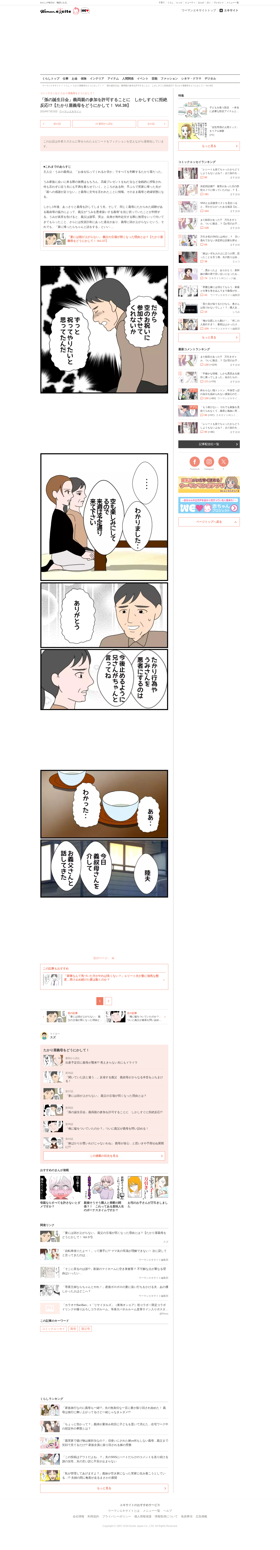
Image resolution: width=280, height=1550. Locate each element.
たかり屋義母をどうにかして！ (77, 93)
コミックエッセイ (53, 1328)
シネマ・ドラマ (191, 78)
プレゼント (219, 2)
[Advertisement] (140, 44)
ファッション (169, 78)
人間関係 (128, 78)
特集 (181, 95)
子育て (162, 2)
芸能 (154, 78)
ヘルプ (167, 1510)
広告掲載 (201, 1516)
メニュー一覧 (233, 2)
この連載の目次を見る (104, 1155)
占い (209, 2)
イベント (142, 78)
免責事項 (186, 1516)
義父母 (85, 1328)
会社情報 (78, 1516)
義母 (73, 1328)
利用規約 (93, 1516)
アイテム (113, 78)
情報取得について (166, 1516)
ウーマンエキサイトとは (124, 1510)
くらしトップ (50, 78)
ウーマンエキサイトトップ (199, 10)
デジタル (210, 78)
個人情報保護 (142, 1516)
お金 (74, 78)
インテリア (97, 78)
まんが (201, 2)
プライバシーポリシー (116, 1516)
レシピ (179, 2)
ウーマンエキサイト (70, 111)
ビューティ (190, 2)
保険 (84, 78)
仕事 (65, 78)
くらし (170, 2)
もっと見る (104, 1488)
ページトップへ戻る (209, 521)
